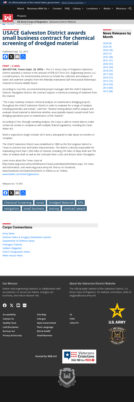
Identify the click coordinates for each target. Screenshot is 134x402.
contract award (74, 208)
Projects (21, 16)
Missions (121, 8)
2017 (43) (108, 74)
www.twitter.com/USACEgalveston (20, 174)
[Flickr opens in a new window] (24, 305)
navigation (11, 208)
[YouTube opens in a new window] (18, 305)
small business (34, 208)
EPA (80, 202)
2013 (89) (108, 87)
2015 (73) (108, 80)
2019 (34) (108, 67)
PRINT (5, 65)
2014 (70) (108, 84)
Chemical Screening (18, 202)
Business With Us (37, 8)
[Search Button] (130, 8)
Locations (93, 8)
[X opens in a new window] (12, 305)
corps (40, 202)
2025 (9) (107, 46)
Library (77, 8)
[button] (74, 2)
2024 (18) (108, 50)
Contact (57, 8)
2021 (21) (108, 60)
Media (107, 8)
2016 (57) (108, 77)
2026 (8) (107, 43)
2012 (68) (108, 91)
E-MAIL (16, 65)
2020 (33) (108, 63)
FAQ (67, 8)
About (20, 8)
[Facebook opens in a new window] (5, 305)
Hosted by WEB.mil (46, 356)
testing (54, 208)
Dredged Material (61, 202)
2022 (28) (108, 56)
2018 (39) (108, 70)
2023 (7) (107, 53)
